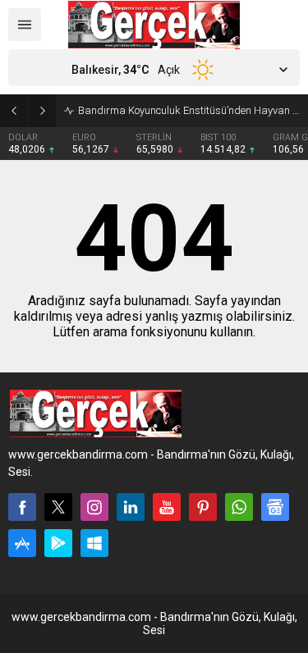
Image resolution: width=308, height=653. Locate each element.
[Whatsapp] (239, 507)
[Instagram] (94, 507)
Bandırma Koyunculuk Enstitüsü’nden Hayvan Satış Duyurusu (189, 110)
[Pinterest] (203, 507)
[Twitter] (58, 507)
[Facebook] (22, 507)
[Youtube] (167, 507)
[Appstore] (22, 543)
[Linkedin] (131, 507)
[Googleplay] (58, 543)
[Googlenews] (275, 507)
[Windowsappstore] (94, 543)
